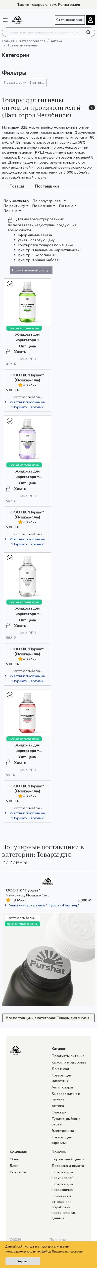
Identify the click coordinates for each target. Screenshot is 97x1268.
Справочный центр (67, 1159)
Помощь (58, 1151)
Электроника (62, 1130)
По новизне (42, 205)
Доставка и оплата (67, 1165)
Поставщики (47, 186)
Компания (18, 1151)
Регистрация (69, 4)
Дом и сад (60, 1068)
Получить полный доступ (31, 270)
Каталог (58, 1048)
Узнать (20, 351)
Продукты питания (67, 1055)
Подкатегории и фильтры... (24, 82)
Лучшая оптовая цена (23, 328)
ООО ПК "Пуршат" (23, 890)
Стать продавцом (69, 20)
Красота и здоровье (69, 1062)
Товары (17, 186)
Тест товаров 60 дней (27, 397)
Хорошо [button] (22, 1261)
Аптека (56, 41)
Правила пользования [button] (68, 1251)
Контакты (18, 1172)
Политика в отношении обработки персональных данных (63, 1207)
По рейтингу (14, 205)
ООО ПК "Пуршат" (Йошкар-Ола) (27, 378)
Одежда (58, 1112)
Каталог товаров (32, 41)
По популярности (47, 200)
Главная (8, 41)
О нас (15, 1159)
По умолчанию (16, 200)
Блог (14, 1165)
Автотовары (62, 1087)
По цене (66, 205)
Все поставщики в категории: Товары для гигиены (48, 1017)
